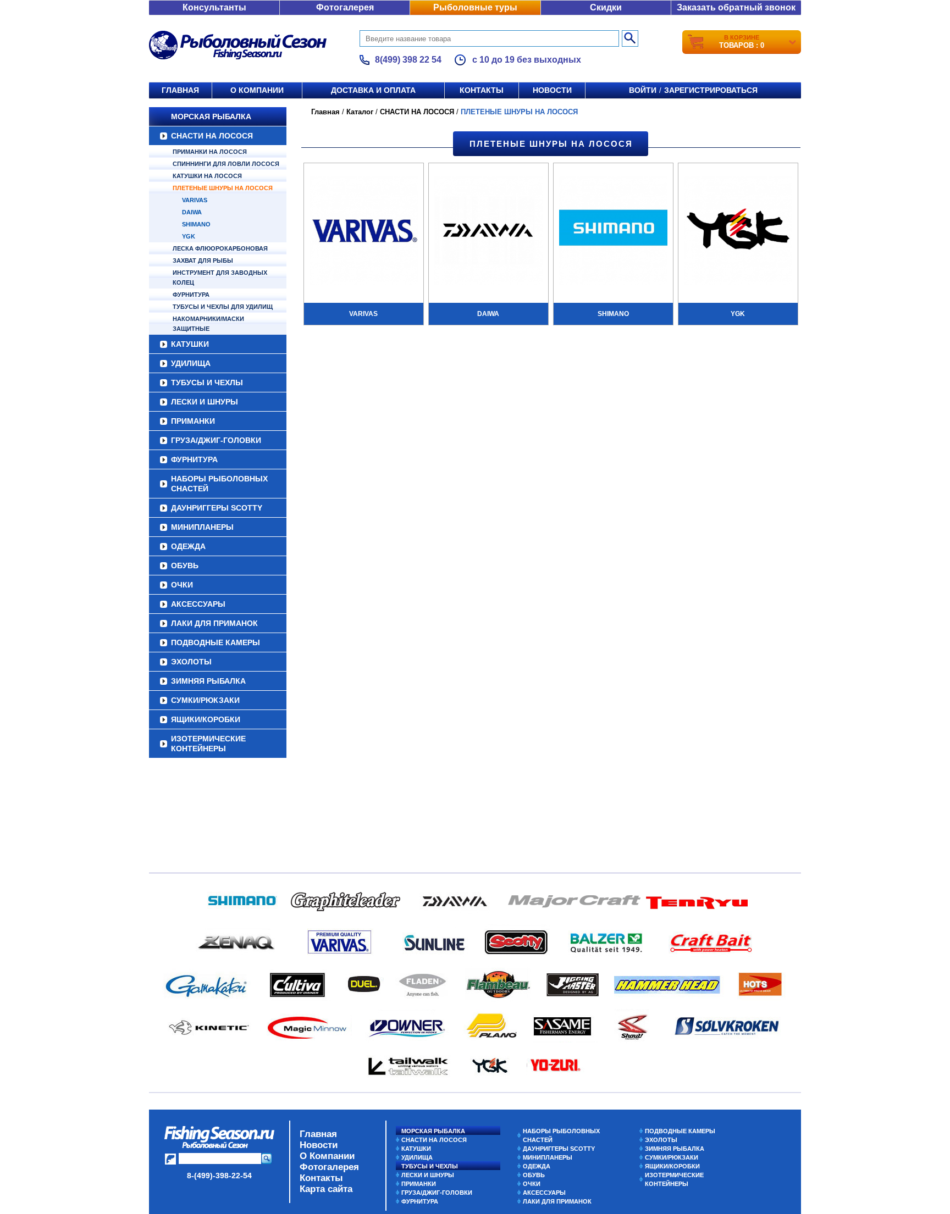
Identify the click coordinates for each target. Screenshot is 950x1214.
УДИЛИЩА (191, 363)
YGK (188, 236)
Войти (642, 90)
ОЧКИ (182, 584)
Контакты (482, 90)
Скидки (606, 7)
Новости (552, 90)
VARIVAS (194, 200)
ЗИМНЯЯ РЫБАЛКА (208, 681)
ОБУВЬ (184, 565)
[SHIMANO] (613, 232)
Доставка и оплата (373, 90)
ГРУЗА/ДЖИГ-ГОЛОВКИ (216, 440)
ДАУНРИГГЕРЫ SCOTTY (216, 507)
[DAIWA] (488, 232)
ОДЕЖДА (188, 546)
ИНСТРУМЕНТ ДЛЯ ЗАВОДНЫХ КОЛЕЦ (220, 277)
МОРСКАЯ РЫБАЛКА (211, 116)
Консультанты (214, 7)
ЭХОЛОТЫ (191, 661)
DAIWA (192, 212)
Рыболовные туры (475, 7)
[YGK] (738, 232)
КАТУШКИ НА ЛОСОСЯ (207, 176)
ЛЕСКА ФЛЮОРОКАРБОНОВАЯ (220, 248)
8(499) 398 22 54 (408, 59)
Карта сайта (326, 1189)
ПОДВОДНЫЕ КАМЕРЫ (215, 642)
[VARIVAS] (363, 232)
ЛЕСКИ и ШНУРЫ (204, 401)
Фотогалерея (345, 7)
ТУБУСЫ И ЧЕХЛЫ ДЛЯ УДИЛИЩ (223, 306)
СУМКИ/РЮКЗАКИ (205, 700)
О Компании (327, 1156)
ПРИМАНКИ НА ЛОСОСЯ (210, 151)
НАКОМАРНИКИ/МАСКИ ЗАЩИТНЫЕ (208, 323)
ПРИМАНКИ (193, 421)
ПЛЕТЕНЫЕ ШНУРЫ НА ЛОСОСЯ (223, 188)
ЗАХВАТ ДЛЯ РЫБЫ (203, 260)
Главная (180, 90)
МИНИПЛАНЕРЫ (202, 527)
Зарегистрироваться (711, 90)
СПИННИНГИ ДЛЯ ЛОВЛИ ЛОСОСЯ (226, 163)
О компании (257, 90)
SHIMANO (196, 224)
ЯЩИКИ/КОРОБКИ (205, 719)
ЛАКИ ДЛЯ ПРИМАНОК (214, 623)
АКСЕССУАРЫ (198, 604)
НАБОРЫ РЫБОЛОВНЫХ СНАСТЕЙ (219, 483)
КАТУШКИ (190, 344)
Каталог (359, 112)
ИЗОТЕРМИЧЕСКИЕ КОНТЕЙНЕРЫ (208, 743)
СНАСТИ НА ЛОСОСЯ (212, 135)
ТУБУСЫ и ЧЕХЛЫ (207, 382)
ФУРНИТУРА (191, 294)
